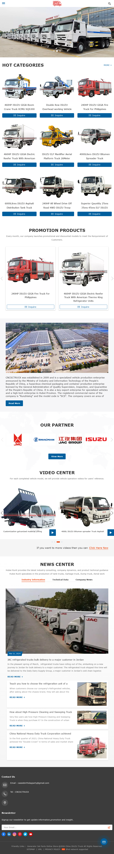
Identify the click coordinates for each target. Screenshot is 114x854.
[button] (54, 51)
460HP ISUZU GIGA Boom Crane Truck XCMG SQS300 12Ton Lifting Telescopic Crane (19, 107)
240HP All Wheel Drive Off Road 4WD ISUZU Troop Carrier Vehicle (57, 206)
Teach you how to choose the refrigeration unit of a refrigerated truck (39, 683)
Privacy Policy (52, 849)
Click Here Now (98, 547)
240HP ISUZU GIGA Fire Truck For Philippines (94, 107)
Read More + (15, 676)
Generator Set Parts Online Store (42, 846)
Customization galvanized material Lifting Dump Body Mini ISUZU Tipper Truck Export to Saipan (25, 531)
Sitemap (31, 849)
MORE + (108, 65)
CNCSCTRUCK (22, 792)
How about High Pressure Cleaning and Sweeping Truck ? (41, 712)
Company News (84, 579)
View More (57, 456)
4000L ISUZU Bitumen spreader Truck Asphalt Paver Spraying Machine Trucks (82, 531)
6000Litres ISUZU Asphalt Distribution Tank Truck (19, 205)
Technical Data (60, 579)
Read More (14, 403)
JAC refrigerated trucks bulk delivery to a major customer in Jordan (46, 659)
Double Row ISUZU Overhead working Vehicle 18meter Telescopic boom (57, 107)
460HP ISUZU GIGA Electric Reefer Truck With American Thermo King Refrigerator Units (19, 156)
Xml (40, 849)
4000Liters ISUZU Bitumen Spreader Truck (95, 156)
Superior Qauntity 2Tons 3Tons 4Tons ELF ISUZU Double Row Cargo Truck (94, 206)
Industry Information (33, 579)
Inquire (21, 115)
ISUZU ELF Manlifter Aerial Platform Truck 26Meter (57, 156)
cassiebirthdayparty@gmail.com (33, 783)
